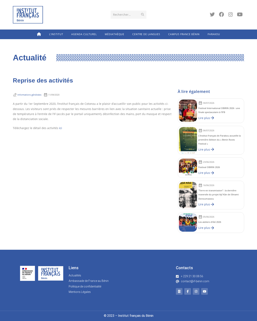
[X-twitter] (179, 291)
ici (60, 128)
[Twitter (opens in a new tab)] (212, 14)
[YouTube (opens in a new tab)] (239, 14)
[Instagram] (196, 291)
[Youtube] (204, 291)
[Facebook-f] (187, 291)
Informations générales (29, 94)
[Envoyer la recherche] (142, 15)
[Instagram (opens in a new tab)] (230, 14)
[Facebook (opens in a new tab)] (221, 14)
